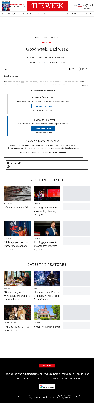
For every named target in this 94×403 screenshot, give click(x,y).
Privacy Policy (68, 374)
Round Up (54, 37)
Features (46, 42)
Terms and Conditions (50, 374)
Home (37, 37)
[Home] (3, 14)
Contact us (63, 152)
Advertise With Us (22, 378)
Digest (45, 37)
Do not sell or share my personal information (58, 378)
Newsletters (48, 14)
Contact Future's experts (27, 374)
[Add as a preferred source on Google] (47, 386)
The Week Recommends (31, 14)
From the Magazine (74, 14)
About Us (9, 374)
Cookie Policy (83, 374)
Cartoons (59, 14)
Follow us (74, 69)
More (88, 14)
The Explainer (13, 14)
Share (9, 69)
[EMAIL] (9, 166)
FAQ (33, 378)
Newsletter (86, 69)
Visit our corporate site (75, 396)
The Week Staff (38, 62)
